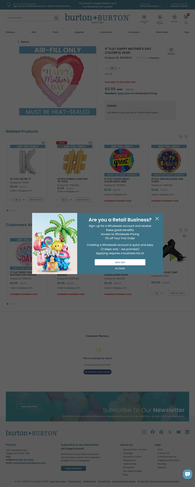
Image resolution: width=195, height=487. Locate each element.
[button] (187, 474)
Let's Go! (120, 262)
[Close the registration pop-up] (157, 218)
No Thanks (120, 268)
